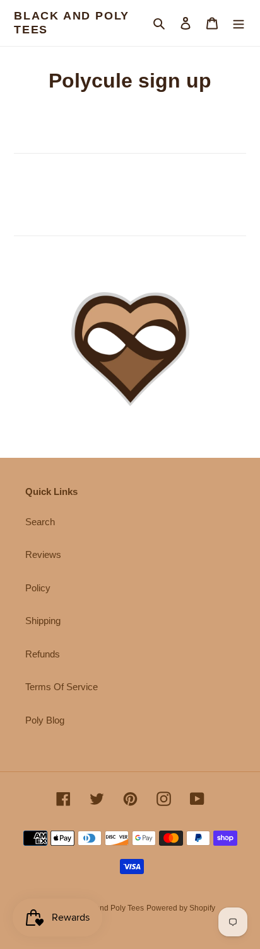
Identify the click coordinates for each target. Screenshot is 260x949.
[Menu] (238, 23)
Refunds (42, 654)
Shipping (43, 620)
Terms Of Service (61, 686)
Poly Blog (44, 720)
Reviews (43, 554)
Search (40, 521)
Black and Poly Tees (71, 22)
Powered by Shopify (180, 908)
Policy (37, 587)
